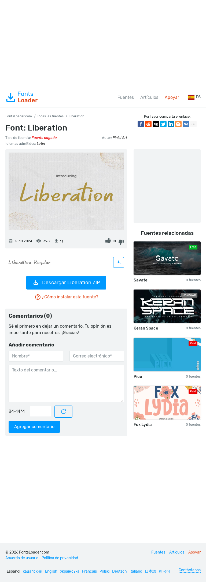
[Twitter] (163, 124)
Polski (104, 571)
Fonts (27, 97)
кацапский (32, 571)
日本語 (150, 571)
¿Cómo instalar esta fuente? (70, 296)
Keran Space (146, 328)
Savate (141, 280)
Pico (138, 376)
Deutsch (119, 571)
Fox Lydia (143, 424)
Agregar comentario (34, 426)
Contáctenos (190, 570)
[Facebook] (141, 124)
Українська (69, 571)
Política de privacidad (60, 558)
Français (89, 571)
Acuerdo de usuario (21, 558)
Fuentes (125, 97)
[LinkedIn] (171, 124)
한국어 (164, 571)
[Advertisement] (103, 44)
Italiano (136, 571)
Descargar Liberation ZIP (71, 282)
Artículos (149, 97)
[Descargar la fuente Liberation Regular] (118, 262)
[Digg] (156, 124)
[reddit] (148, 124)
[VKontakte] (186, 124)
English (51, 571)
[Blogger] (178, 124)
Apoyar (172, 97)
